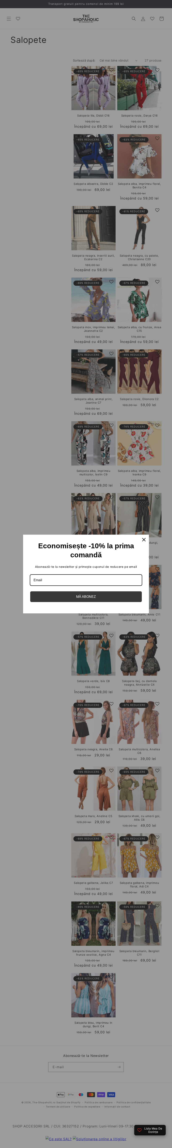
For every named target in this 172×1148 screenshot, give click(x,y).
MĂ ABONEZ (86, 596)
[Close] (144, 540)
